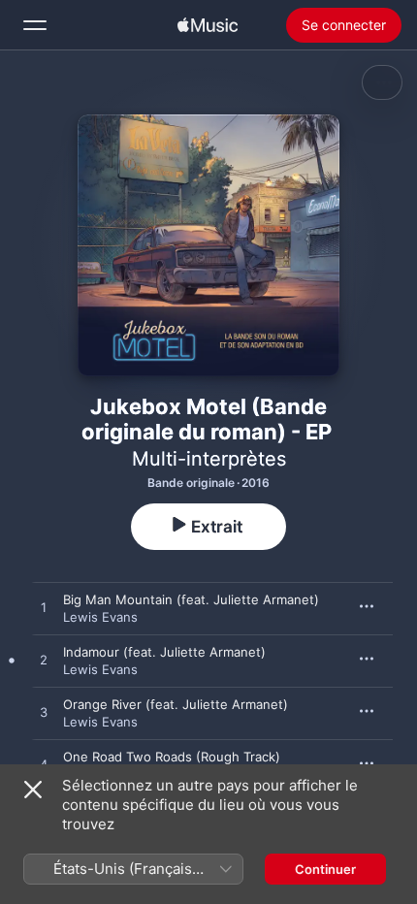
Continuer (325, 869)
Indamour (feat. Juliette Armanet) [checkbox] (164, 652)
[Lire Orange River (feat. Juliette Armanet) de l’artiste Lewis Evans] (43, 713)
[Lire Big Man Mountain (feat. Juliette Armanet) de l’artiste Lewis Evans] (43, 608)
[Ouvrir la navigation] (35, 25)
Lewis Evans (100, 617)
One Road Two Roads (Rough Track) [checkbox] (171, 756)
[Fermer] (33, 789)
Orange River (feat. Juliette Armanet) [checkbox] (175, 704)
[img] (207, 25)
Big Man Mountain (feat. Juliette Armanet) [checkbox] (191, 599)
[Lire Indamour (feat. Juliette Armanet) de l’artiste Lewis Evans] (43, 660)
